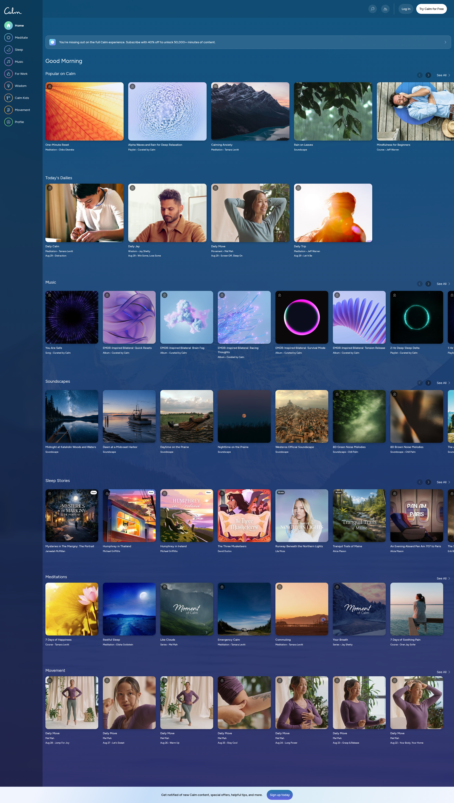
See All (442, 75)
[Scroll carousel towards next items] (428, 75)
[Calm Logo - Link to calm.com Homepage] (13, 10)
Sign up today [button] (280, 795)
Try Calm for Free (431, 9)
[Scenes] (385, 9)
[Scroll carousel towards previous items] (420, 75)
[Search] (372, 9)
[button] (248, 42)
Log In (406, 9)
